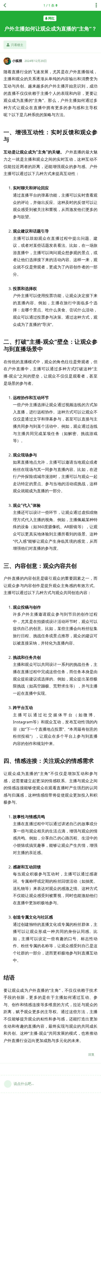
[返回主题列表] (4, 5)
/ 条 (48, 5)
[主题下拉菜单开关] (96, 5)
